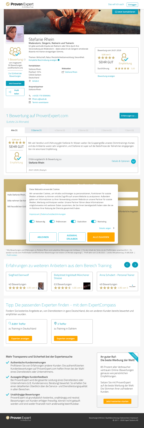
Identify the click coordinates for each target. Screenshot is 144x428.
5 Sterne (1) (36, 130)
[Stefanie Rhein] (15, 34)
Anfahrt (35, 81)
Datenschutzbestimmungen (53, 214)
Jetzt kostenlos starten (117, 401)
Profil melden (12, 255)
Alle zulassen (101, 237)
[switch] (52, 221)
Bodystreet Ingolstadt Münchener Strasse (71, 276)
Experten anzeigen (20, 338)
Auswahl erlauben (72, 237)
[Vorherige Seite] (127, 265)
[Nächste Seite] (135, 265)
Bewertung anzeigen (106, 76)
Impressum (34, 214)
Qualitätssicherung (112, 418)
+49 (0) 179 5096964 (41, 95)
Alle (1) (14, 130)
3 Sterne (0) (83, 130)
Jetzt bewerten (15, 83)
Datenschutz (124, 418)
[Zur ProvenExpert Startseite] (19, 5)
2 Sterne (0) (106, 130)
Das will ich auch (116, 4)
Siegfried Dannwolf (19, 275)
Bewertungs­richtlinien (96, 418)
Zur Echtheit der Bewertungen (15, 74)
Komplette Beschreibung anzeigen (43, 60)
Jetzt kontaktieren (126, 11)
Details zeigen (105, 228)
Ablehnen (43, 237)
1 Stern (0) (129, 130)
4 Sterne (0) (60, 130)
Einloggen (132, 4)
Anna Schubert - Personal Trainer (117, 275)
